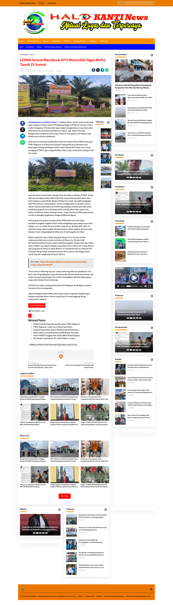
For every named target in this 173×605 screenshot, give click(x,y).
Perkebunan (33, 71)
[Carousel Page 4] (137, 177)
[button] (153, 3)
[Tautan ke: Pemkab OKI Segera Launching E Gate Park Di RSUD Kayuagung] (120, 231)
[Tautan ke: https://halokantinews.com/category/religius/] (59, 509)
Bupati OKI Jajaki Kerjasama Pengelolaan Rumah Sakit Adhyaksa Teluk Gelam (42, 365)
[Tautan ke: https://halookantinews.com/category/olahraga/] (108, 122)
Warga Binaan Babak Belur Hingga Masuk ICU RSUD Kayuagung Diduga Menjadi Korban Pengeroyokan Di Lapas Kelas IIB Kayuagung (34, 398)
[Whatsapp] (107, 70)
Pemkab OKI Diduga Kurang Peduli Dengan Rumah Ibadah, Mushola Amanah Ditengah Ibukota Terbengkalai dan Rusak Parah (39, 528)
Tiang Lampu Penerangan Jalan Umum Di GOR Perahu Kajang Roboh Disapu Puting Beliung (140, 391)
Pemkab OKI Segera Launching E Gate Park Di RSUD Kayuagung (139, 228)
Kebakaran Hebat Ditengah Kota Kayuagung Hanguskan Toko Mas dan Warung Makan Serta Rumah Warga (133, 86)
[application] (134, 278)
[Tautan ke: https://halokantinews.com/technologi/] (151, 221)
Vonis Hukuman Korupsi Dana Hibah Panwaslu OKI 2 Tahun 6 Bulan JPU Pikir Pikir (140, 379)
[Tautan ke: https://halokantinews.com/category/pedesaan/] (151, 296)
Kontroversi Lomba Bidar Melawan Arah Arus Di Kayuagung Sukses (93, 529)
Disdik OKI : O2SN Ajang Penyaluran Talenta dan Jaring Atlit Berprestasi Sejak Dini (91, 554)
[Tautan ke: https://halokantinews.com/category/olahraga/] (105, 509)
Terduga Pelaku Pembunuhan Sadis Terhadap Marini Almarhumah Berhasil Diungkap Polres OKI (140, 366)
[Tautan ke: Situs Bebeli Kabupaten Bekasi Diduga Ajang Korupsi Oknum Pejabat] (120, 243)
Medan (27, 71)
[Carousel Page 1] (128, 177)
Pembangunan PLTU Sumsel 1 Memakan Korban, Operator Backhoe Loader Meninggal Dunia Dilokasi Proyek (139, 253)
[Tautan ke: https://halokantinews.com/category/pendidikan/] (151, 187)
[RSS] (61, 356)
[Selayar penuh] (149, 286)
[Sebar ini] (93, 70)
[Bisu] (145, 286)
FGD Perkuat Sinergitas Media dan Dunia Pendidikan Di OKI (133, 202)
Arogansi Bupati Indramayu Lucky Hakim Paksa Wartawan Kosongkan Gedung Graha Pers (140, 404)
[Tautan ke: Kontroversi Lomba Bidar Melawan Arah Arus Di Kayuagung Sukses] (106, 170)
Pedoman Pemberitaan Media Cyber (138, 596)
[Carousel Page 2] (131, 177)
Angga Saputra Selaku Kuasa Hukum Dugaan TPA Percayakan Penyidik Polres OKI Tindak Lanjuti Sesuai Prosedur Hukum (64, 424)
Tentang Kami (89, 596)
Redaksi (99, 596)
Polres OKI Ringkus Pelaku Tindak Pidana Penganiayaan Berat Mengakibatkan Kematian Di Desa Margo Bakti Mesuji (134, 313)
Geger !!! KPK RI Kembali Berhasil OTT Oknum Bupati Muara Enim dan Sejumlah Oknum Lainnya (95, 424)
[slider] (132, 286)
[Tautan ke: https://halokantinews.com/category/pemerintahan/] (151, 55)
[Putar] (118, 286)
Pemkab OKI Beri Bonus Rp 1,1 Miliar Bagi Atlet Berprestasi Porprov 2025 (91, 566)
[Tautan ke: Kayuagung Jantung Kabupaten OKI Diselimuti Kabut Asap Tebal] (120, 112)
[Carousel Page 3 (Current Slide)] (134, 177)
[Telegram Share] (102, 70)
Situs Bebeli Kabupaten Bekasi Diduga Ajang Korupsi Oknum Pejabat (138, 241)
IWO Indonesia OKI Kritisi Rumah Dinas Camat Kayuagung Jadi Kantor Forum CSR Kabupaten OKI (64, 398)
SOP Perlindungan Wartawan (114, 596)
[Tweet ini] (98, 70)
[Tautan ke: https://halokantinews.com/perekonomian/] (151, 327)
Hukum (22, 71)
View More (65, 496)
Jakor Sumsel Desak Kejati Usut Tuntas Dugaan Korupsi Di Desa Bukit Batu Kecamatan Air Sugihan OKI (139, 416)
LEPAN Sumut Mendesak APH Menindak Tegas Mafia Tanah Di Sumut (53, 345)
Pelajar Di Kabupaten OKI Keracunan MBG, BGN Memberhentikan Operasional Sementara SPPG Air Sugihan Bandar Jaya (33, 424)
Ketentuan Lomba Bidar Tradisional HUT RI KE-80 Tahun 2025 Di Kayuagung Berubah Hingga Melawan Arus (93, 516)
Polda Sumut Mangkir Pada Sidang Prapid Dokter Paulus (79, 365)
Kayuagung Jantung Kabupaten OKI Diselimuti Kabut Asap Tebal (140, 109)
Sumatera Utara (49, 71)
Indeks (80, 596)
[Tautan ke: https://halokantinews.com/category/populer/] (151, 359)
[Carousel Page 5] (140, 177)
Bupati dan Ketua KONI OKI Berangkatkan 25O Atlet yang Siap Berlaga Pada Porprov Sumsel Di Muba (92, 541)
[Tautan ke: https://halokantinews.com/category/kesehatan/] (151, 155)
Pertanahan (40, 71)
